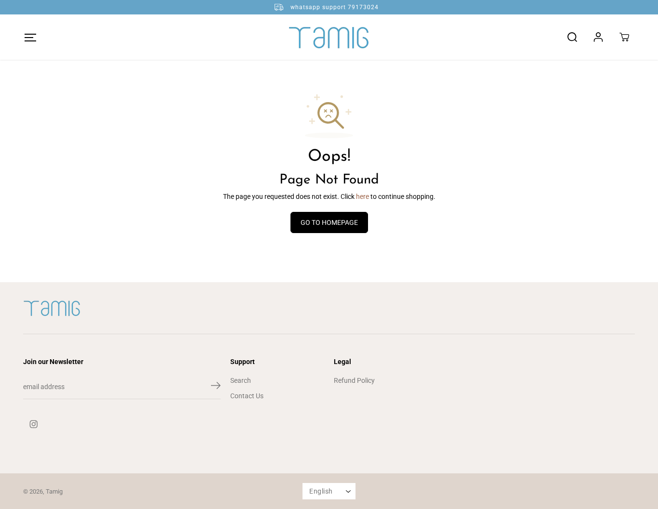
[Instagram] (33, 424)
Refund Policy (354, 380)
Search (240, 380)
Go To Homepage (329, 222)
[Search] (572, 37)
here (362, 196)
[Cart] (624, 37)
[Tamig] (329, 37)
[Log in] (598, 37)
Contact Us (246, 396)
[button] (30, 37)
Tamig (54, 491)
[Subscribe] (216, 387)
